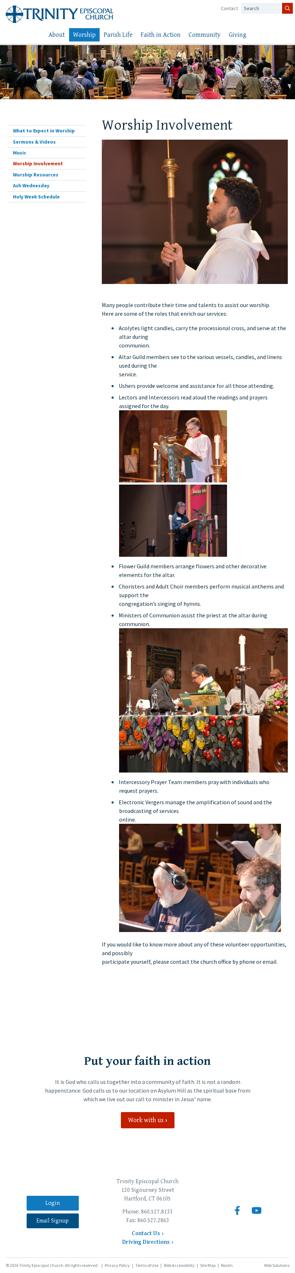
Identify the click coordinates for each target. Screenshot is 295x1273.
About (57, 35)
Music (19, 152)
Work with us (146, 1120)
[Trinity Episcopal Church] (60, 14)
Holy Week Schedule (36, 196)
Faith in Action (161, 35)
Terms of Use (146, 1265)
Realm (227, 1265)
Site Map (207, 1265)
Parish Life (118, 35)
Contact (229, 8)
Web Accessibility (179, 1265)
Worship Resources (35, 174)
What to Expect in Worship (44, 130)
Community (205, 35)
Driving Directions (146, 1242)
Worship (84, 35)
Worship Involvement (38, 163)
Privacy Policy (117, 1265)
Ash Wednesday (31, 185)
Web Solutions (276, 1265)
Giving (237, 35)
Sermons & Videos (34, 142)
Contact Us (146, 1233)
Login (52, 1203)
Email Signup (52, 1220)
